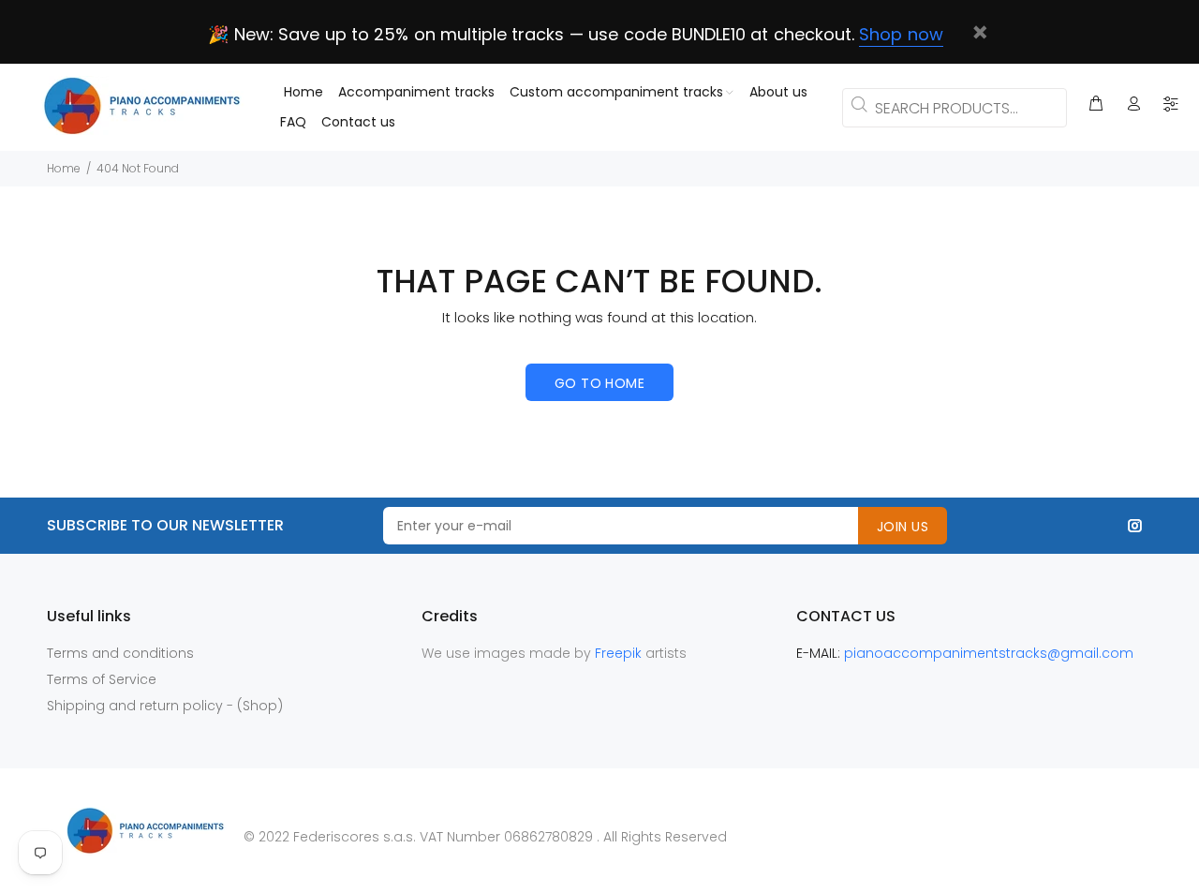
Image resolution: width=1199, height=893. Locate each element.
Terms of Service (101, 679)
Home (64, 168)
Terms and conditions (120, 653)
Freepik (620, 653)
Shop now (900, 34)
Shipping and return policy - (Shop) (165, 705)
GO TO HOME (599, 383)
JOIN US (902, 526)
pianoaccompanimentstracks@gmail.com (988, 653)
